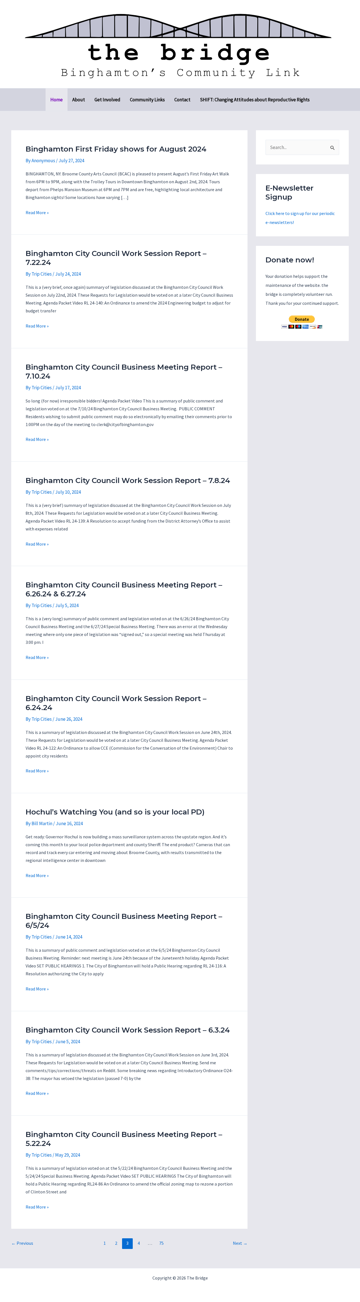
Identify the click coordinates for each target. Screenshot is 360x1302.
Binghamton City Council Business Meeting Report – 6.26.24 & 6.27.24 (124, 589)
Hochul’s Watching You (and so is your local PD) (115, 811)
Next (240, 1243)
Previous (22, 1243)
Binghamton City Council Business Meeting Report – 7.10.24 (124, 372)
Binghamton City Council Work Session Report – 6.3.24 (128, 1030)
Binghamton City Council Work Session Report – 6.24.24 (116, 703)
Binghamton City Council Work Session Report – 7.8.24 (128, 480)
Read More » (37, 212)
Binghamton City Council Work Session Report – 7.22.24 (116, 258)
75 (161, 1243)
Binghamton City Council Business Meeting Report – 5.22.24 (124, 1139)
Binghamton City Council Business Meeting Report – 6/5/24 (124, 921)
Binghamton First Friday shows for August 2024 (116, 149)
